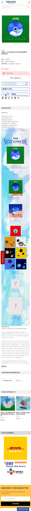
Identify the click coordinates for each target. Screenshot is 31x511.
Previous (25, 392)
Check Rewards (23, 509)
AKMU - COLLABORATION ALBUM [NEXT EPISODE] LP (8, 414)
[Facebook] (2, 98)
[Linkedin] (15, 98)
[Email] (5, 98)
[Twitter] (12, 98)
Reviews (3, 257)
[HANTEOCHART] (15, 83)
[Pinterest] (18, 98)
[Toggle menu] (2, 2)
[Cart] (29, 2)
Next (29, 392)
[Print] (9, 98)
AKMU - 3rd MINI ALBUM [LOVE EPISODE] (23, 413)
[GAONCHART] (15, 89)
